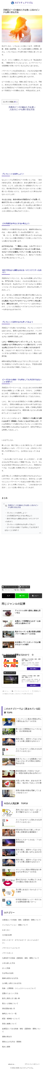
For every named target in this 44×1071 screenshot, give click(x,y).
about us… (12, 1064)
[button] (35, 595)
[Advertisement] (22, 141)
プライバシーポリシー (32, 1064)
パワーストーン (8, 590)
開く (15, 102)
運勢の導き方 (25, 587)
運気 (17, 590)
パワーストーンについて (11, 587)
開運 (23, 590)
